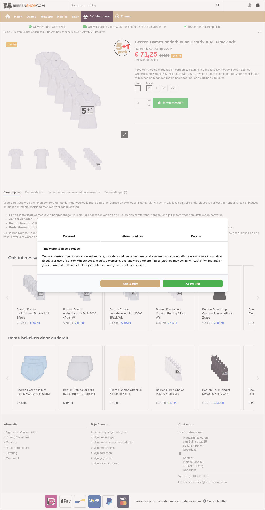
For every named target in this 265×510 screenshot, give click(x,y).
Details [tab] (196, 236)
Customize (130, 283)
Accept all (193, 283)
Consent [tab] (69, 236)
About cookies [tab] (132, 236)
